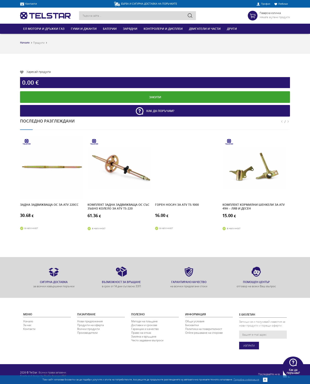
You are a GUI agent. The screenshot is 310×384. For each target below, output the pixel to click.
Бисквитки (192, 325)
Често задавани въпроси (147, 340)
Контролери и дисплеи (163, 29)
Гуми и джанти (84, 29)
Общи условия (194, 321)
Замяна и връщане (143, 336)
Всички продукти (88, 329)
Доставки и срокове (144, 325)
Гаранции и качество (145, 329)
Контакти (31, 3)
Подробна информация (246, 379)
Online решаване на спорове (204, 333)
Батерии (110, 29)
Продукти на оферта (90, 325)
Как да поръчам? (160, 111)
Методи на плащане (144, 321)
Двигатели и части (205, 29)
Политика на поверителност (203, 329)
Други (232, 29)
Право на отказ (141, 333)
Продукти (38, 42)
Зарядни (130, 29)
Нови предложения (90, 321)
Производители (87, 333)
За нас (27, 325)
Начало (25, 42)
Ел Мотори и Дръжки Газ (44, 29)
